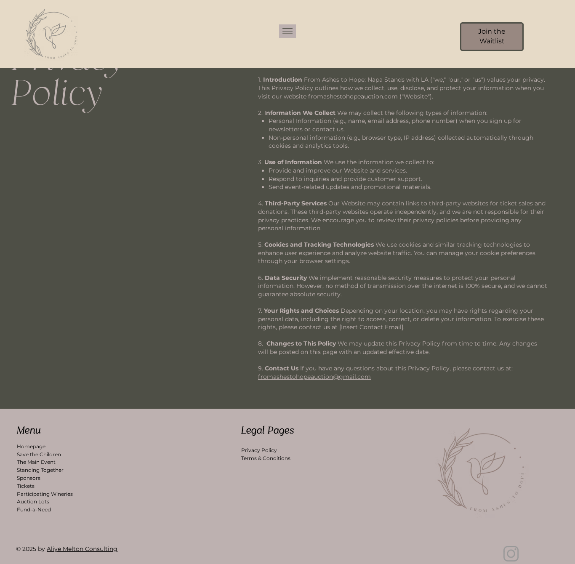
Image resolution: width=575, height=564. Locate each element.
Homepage (31, 446)
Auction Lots (33, 501)
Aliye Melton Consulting (82, 549)
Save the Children (39, 454)
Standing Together (40, 470)
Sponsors (28, 478)
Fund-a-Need (34, 509)
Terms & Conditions (265, 458)
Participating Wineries (45, 494)
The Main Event (36, 462)
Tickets (26, 486)
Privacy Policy (259, 450)
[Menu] (287, 31)
